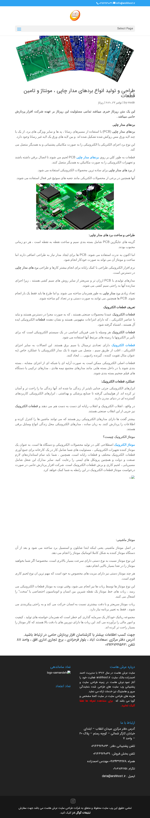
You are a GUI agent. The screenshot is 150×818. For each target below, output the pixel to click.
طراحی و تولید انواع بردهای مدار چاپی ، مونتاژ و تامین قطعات (79, 93)
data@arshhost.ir (114, 776)
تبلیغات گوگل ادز (81, 813)
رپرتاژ (101, 103)
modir (131, 103)
